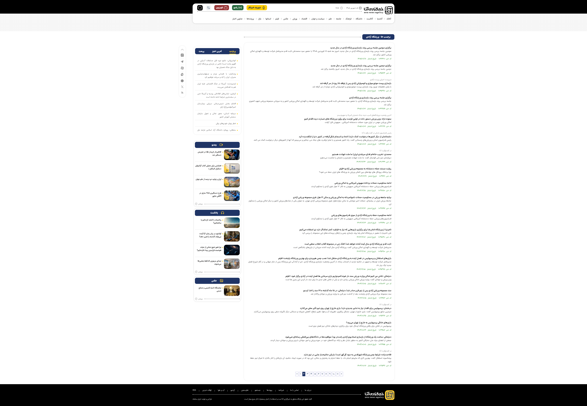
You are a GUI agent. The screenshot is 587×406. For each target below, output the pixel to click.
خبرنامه (281, 390)
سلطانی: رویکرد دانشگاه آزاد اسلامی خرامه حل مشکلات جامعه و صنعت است (216, 131)
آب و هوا (221, 390)
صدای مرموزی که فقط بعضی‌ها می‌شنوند (209, 262)
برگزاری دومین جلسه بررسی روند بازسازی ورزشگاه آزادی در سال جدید (361, 65)
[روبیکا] (182, 80)
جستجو (257, 390)
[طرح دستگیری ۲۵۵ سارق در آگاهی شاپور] (232, 196)
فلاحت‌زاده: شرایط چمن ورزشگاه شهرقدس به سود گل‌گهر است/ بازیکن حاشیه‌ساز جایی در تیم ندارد (347, 354)
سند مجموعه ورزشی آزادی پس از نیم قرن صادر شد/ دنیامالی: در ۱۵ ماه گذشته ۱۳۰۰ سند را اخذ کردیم (347, 290)
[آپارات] (182, 68)
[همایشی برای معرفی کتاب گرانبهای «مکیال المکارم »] (232, 168)
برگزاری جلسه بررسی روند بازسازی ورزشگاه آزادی (370, 97)
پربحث (201, 51)
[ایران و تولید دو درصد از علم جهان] (232, 182)
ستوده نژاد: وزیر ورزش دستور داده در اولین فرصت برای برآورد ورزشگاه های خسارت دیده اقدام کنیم (347, 119)
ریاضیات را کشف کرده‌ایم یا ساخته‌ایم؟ (211, 221)
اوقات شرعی (207, 390)
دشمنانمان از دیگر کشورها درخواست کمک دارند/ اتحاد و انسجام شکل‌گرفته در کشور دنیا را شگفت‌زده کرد (345, 136)
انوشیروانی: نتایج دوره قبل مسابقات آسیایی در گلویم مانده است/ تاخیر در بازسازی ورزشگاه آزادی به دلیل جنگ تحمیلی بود (216, 64)
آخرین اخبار (217, 51)
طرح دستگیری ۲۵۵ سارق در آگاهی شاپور (210, 194)
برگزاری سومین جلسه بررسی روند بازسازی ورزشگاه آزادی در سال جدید (360, 47)
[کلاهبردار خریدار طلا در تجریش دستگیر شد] (232, 154)
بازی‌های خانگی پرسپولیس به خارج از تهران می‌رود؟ (368, 322)
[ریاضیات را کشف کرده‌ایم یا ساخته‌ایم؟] (232, 222)
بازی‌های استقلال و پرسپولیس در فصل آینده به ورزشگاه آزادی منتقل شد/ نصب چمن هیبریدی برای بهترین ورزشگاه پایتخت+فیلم (334, 258)
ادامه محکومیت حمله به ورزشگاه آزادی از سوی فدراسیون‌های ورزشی (361, 215)
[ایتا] (182, 74)
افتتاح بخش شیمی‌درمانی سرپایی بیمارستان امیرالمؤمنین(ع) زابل (216, 105)
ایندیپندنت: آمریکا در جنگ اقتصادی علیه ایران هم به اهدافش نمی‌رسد (216, 85)
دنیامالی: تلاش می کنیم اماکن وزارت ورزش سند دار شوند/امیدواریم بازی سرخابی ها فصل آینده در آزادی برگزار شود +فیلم (338, 276)
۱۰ (333, 374)
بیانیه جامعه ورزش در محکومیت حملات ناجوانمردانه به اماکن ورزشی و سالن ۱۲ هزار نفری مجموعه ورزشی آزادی (342, 197)
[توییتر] (182, 87)
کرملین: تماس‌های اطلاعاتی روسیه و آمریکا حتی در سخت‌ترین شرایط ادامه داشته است (216, 95)
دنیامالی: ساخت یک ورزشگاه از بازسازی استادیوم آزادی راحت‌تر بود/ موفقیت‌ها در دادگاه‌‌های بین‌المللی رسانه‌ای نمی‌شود (338, 337)
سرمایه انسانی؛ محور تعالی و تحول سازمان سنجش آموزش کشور (216, 115)
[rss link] (182, 92)
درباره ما (308, 390)
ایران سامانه (197, 399)
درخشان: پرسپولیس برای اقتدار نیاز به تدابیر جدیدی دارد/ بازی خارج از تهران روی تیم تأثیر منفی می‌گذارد (345, 308)
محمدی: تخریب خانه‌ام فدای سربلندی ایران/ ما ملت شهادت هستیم (361, 154)
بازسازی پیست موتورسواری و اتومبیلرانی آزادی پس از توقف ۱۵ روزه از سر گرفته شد (355, 83)
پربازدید (232, 51)
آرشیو (233, 390)
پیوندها (269, 390)
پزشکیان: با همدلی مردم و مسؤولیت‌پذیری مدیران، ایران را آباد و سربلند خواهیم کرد (216, 75)
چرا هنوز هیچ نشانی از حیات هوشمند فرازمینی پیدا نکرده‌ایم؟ (209, 249)
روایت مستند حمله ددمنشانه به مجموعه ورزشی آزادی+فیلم (365, 168)
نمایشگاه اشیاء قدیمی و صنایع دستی (210, 289)
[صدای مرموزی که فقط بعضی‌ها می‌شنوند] (232, 264)
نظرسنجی (245, 390)
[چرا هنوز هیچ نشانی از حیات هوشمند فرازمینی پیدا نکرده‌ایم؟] (232, 250)
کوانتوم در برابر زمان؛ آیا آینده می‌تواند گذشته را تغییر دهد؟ (210, 235)
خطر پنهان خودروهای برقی (226, 123)
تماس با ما (294, 390)
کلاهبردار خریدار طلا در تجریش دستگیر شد (209, 153)
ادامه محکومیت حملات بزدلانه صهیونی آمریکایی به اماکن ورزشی (362, 183)
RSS (194, 390)
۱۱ (337, 374)
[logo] (378, 10)
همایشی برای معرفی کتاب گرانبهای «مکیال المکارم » (208, 167)
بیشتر (200, 204)
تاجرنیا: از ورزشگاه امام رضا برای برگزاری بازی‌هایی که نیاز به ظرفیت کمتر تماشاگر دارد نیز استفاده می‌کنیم (345, 229)
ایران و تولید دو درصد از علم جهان (208, 179)
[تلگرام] (182, 61)
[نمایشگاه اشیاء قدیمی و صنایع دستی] (232, 290)
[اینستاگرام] (182, 55)
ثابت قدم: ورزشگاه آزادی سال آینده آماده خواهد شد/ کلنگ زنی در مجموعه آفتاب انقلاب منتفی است (348, 244)
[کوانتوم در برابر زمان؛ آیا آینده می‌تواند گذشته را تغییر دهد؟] (232, 236)
